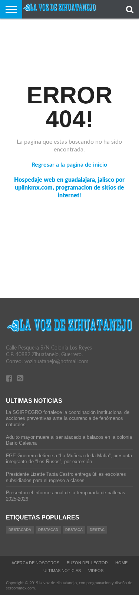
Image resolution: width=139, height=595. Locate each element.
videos (95, 570)
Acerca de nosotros (35, 563)
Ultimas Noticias (62, 570)
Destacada (20, 530)
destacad (48, 530)
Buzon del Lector (87, 563)
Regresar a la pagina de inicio (69, 165)
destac (97, 530)
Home (121, 563)
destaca (74, 530)
